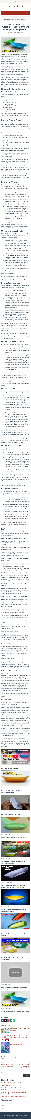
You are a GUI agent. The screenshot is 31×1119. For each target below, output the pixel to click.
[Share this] (2, 1020)
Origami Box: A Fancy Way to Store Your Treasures (13, 1096)
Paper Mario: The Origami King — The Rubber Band (13, 1083)
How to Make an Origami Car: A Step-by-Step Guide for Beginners (19, 1036)
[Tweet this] (5, 1020)
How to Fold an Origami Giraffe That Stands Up (19, 1029)
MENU (27, 13)
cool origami (9, 1057)
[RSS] (15, 1)
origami (3, 1058)
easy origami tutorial (15, 6)
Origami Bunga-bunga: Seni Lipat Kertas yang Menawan (19, 1043)
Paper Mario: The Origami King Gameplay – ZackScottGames (23, 1065)
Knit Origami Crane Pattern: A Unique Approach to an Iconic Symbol (7, 1065)
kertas (21, 1057)
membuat (26, 1057)
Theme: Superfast (23, 1115)
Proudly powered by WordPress (10, 1115)
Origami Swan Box (5, 1085)
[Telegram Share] (11, 1020)
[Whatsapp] (14, 1020)
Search (3, 1073)
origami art (3, 1108)
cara (18, 1057)
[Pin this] (8, 1020)
